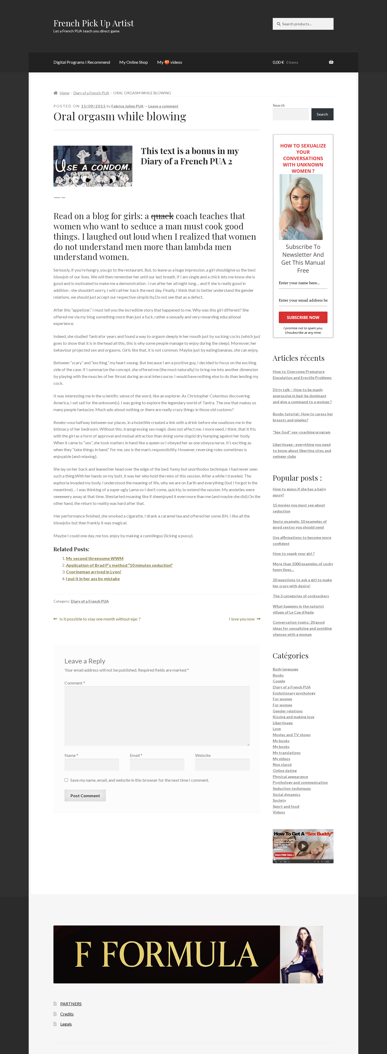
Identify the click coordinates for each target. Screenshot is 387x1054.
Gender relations (288, 711)
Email (136, 755)
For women (282, 699)
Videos (279, 812)
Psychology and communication (300, 782)
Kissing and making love (293, 717)
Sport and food (286, 806)
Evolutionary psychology (294, 693)
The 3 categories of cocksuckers (301, 596)
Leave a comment (163, 106)
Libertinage (283, 723)
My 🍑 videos (169, 62)
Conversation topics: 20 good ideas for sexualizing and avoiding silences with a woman (302, 628)
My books (281, 740)
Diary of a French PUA (91, 93)
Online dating (285, 770)
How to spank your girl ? (294, 553)
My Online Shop (133, 62)
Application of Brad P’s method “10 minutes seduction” (119, 565)
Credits (67, 1013)
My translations (287, 752)
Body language (285, 669)
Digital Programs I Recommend (81, 62)
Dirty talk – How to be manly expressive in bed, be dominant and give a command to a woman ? (302, 395)
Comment (74, 682)
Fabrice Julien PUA (127, 106)
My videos (281, 758)
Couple (279, 681)
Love (277, 728)
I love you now (242, 619)
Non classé (282, 764)
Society (279, 800)
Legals (66, 1023)
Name (71, 755)
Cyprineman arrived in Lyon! (93, 571)
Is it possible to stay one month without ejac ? (100, 619)
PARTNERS (71, 1003)
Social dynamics (286, 794)
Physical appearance (290, 776)
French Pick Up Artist (93, 22)
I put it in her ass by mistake (93, 578)
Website (203, 755)
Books (278, 675)
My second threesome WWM (94, 558)
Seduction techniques (292, 788)
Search (279, 105)
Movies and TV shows (292, 734)
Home (65, 93)
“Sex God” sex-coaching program (301, 432)
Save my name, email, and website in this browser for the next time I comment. (139, 779)
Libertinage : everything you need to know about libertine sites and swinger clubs (302, 450)
